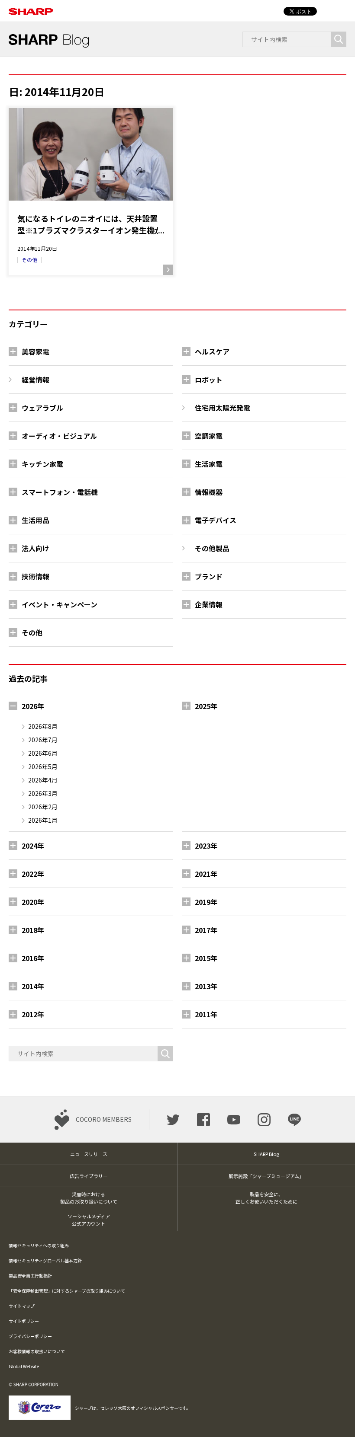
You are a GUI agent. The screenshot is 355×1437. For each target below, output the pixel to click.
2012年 (33, 1014)
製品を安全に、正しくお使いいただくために (266, 1198)
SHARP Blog (266, 1153)
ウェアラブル (42, 407)
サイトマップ (22, 1306)
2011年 (206, 1014)
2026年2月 (43, 806)
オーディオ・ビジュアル (59, 436)
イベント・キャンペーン (59, 604)
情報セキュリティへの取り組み (39, 1245)
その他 (29, 259)
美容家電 (35, 351)
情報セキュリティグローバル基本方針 (45, 1260)
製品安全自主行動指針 (30, 1275)
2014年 (33, 986)
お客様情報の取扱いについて (37, 1351)
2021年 (206, 874)
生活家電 (209, 464)
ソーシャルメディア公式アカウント (89, 1220)
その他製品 (212, 548)
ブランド (209, 576)
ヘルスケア (212, 351)
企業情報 (209, 604)
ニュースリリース (88, 1153)
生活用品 (35, 520)
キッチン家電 (42, 464)
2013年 (206, 986)
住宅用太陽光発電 (222, 407)
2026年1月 (43, 820)
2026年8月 (43, 726)
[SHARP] (31, 6)
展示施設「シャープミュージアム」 (266, 1175)
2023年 (206, 845)
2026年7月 (43, 739)
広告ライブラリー (89, 1175)
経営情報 (35, 379)
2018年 (33, 930)
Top (334, 1416)
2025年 (206, 706)
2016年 (33, 958)
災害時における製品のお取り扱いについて (88, 1198)
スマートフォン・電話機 (60, 492)
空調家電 (209, 436)
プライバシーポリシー (30, 1336)
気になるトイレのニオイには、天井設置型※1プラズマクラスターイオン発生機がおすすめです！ (89, 224)
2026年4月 (43, 780)
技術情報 (35, 576)
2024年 (33, 845)
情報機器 (209, 492)
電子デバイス (215, 520)
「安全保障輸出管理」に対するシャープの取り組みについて (67, 1290)
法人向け (35, 548)
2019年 (206, 902)
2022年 (33, 874)
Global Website (24, 1366)
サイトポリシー (24, 1321)
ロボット (209, 379)
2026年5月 (43, 766)
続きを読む (168, 270)
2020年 (33, 902)
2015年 (206, 958)
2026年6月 (43, 753)
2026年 (33, 706)
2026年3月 (43, 793)
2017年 (206, 930)
